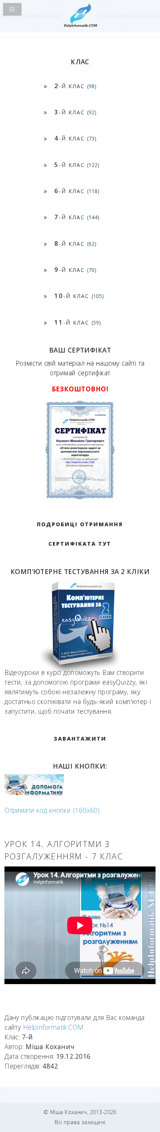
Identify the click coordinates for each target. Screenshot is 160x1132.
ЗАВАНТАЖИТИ (80, 738)
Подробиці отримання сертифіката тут (80, 534)
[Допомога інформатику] (34, 794)
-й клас (75, 85)
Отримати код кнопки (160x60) (52, 810)
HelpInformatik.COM (53, 1027)
